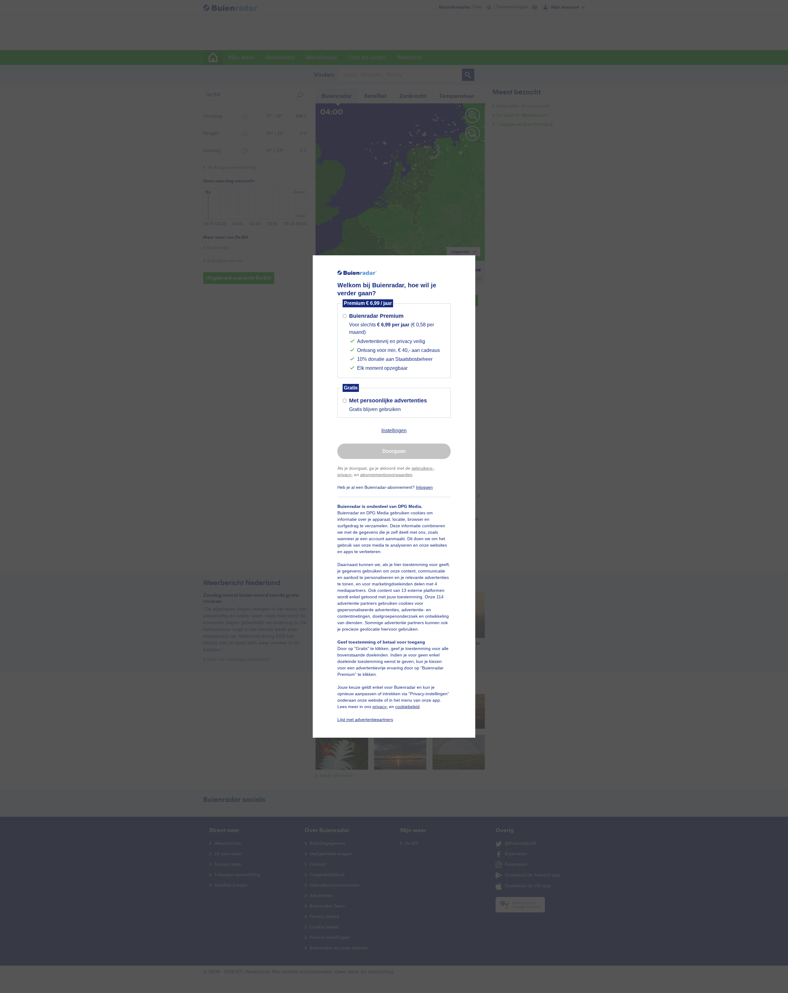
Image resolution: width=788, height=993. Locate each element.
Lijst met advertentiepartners (365, 719)
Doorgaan (394, 451)
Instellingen (394, 430)
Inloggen (424, 487)
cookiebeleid (407, 706)
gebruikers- (423, 468)
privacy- (345, 474)
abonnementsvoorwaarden (386, 474)
